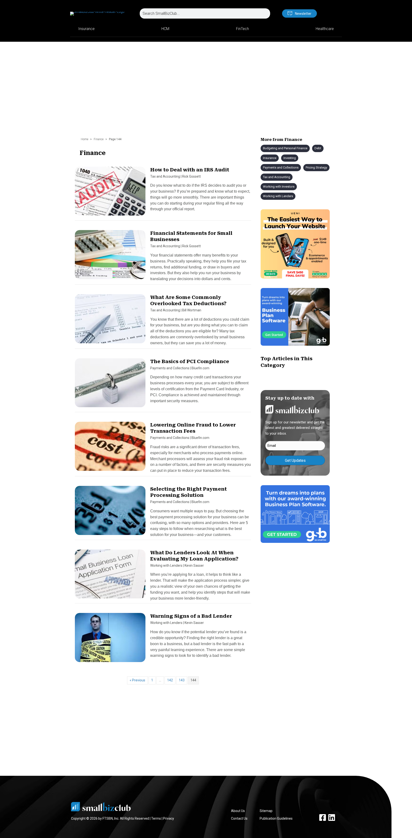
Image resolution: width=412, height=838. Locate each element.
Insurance (86, 28)
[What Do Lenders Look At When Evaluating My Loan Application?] (110, 576)
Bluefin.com (200, 368)
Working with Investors (278, 186)
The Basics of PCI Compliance (189, 361)
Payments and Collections (169, 368)
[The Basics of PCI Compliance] (110, 385)
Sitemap (266, 811)
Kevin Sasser (194, 565)
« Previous (137, 680)
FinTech (242, 28)
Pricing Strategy (316, 167)
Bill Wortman (191, 310)
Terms (156, 818)
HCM (165, 28)
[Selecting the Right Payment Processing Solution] (110, 512)
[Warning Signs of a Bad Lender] (110, 640)
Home (84, 139)
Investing (289, 158)
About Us (238, 811)
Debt (317, 148)
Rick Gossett (191, 176)
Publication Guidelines (276, 818)
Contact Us (239, 818)
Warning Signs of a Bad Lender (191, 616)
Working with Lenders (166, 565)
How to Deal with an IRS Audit (189, 170)
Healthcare (325, 28)
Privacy (168, 818)
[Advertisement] (206, 84)
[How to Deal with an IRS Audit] (110, 193)
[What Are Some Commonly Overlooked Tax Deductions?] (110, 321)
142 (170, 680)
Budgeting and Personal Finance (285, 148)
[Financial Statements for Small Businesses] (110, 257)
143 (182, 680)
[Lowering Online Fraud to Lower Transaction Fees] (110, 448)
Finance (98, 139)
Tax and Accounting (165, 176)
